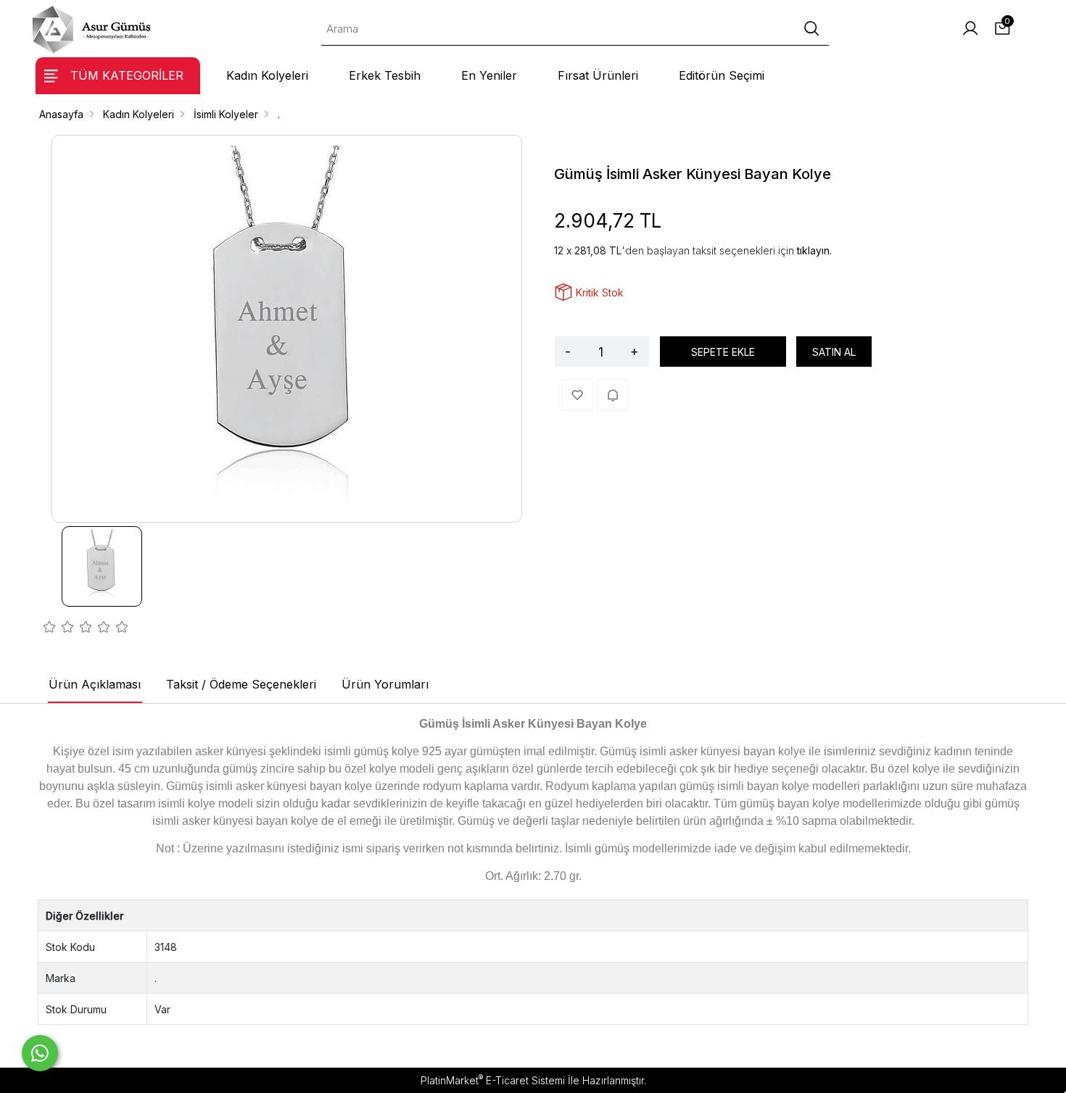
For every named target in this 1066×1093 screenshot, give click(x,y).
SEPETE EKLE (723, 352)
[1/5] (50, 629)
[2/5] (59, 629)
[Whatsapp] (40, 1053)
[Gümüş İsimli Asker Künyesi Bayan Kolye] (287, 329)
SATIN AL (834, 352)
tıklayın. (814, 250)
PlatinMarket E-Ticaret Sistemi (493, 1080)
